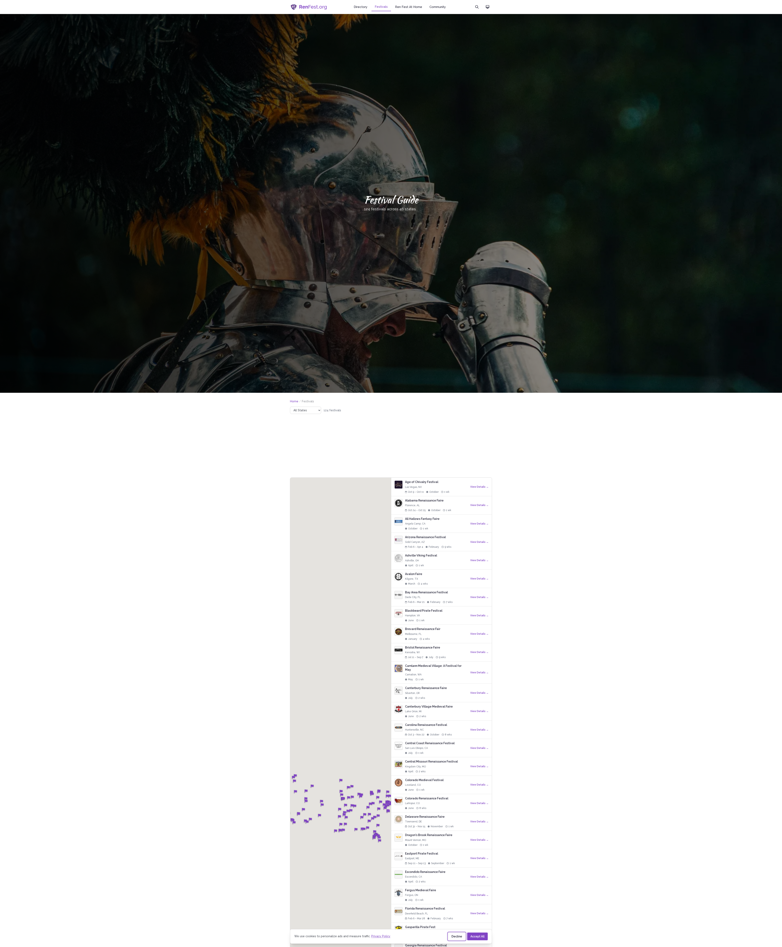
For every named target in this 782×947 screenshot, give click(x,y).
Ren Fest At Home (408, 7)
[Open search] (476, 6)
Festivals (381, 7)
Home (294, 401)
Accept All (477, 936)
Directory (360, 7)
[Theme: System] (487, 6)
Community (437, 7)
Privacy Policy (380, 936)
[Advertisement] (391, 445)
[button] (298, 814)
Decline (456, 936)
